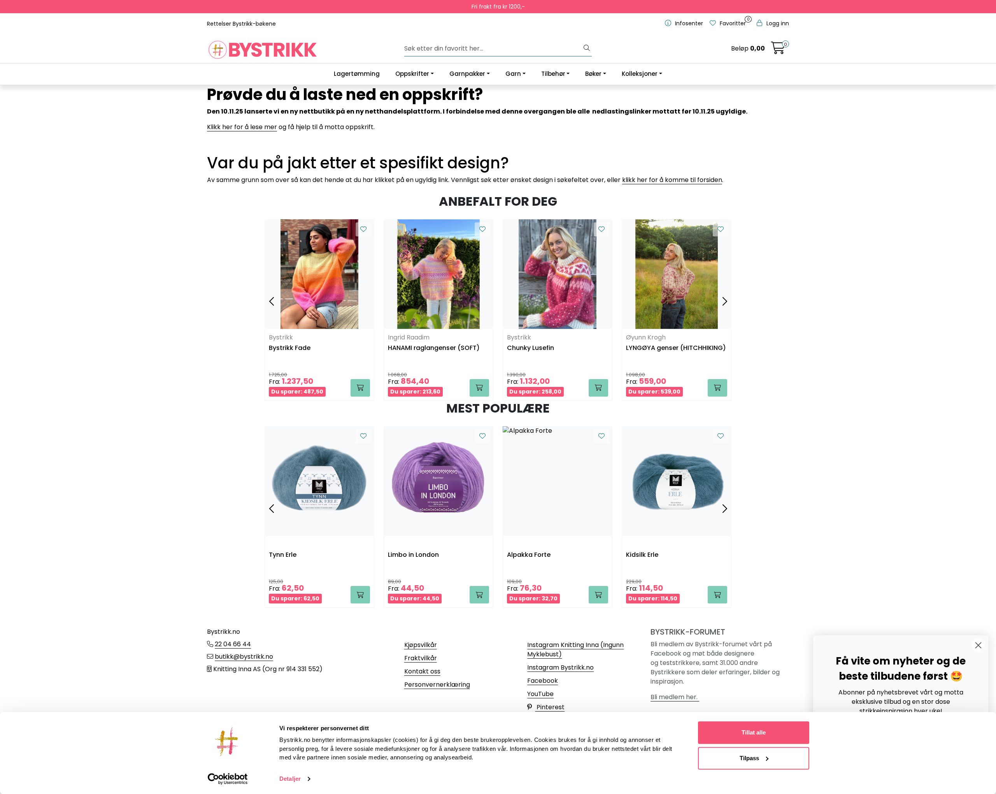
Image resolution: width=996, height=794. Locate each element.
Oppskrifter (412, 74)
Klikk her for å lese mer (242, 126)
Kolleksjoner (640, 74)
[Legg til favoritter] (363, 229)
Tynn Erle (282, 555)
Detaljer (290, 778)
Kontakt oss (422, 671)
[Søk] (587, 48)
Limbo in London (413, 555)
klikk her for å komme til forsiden (672, 179)
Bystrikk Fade (289, 348)
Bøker (593, 74)
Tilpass (749, 758)
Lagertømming (357, 74)
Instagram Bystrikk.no (560, 667)
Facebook (542, 680)
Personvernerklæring (437, 684)
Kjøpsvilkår (420, 644)
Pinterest (550, 707)
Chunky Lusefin (530, 348)
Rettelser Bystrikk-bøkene (241, 24)
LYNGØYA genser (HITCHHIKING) (676, 348)
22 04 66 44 (233, 644)
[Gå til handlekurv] (778, 50)
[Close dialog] (978, 645)
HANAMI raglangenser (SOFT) (434, 348)
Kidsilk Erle (642, 555)
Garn (513, 74)
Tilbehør (553, 74)
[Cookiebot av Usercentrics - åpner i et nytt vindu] (228, 779)
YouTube (540, 693)
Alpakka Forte (529, 555)
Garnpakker (467, 74)
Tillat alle (754, 732)
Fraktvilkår (420, 658)
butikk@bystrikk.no (244, 656)
